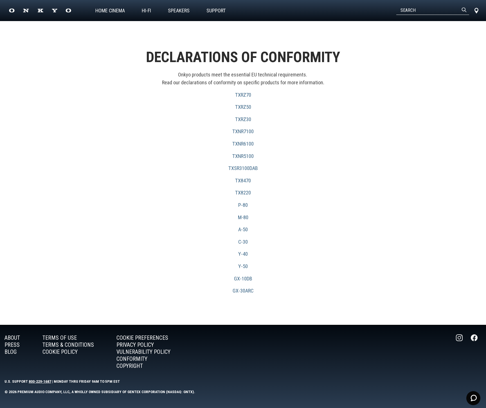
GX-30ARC (243, 291)
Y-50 (243, 266)
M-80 (243, 217)
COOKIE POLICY (60, 351)
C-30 (243, 242)
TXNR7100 (243, 131)
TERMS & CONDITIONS (68, 344)
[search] (464, 10)
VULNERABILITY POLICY (143, 351)
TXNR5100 (243, 156)
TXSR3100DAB (243, 168)
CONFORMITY (131, 358)
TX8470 (243, 180)
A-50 (243, 229)
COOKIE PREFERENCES (142, 337)
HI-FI (146, 10)
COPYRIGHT (129, 365)
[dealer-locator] (476, 10)
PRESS (12, 344)
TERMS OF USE (59, 337)
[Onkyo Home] (40, 10)
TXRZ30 (243, 119)
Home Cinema (110, 10)
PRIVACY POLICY (135, 344)
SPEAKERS (179, 10)
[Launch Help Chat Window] (473, 398)
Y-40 (243, 254)
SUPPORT (216, 10)
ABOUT (12, 337)
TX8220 (243, 193)
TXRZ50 (243, 107)
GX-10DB (243, 279)
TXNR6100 (243, 144)
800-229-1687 (40, 381)
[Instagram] (459, 352)
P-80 (243, 205)
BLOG (10, 351)
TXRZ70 (243, 95)
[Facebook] (474, 352)
